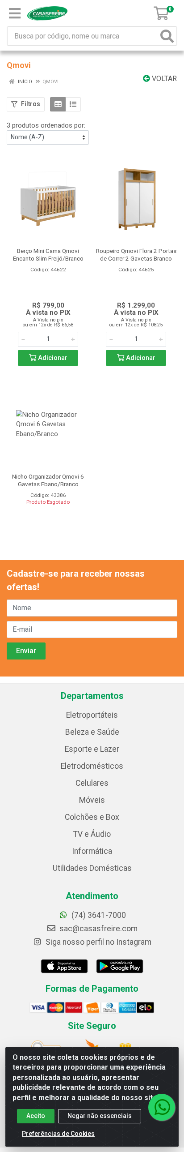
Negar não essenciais (99, 1115)
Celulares (92, 783)
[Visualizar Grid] (58, 104)
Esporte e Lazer (92, 749)
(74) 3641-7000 (98, 915)
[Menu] (15, 13)
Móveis (92, 800)
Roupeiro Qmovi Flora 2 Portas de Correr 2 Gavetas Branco (136, 254)
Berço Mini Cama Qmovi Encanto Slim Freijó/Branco (48, 254)
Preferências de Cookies (58, 1133)
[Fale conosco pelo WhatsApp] (161, 1107)
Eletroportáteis (92, 715)
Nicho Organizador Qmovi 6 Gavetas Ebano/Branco (48, 480)
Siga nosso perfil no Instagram (97, 942)
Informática (92, 851)
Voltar (163, 78)
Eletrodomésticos (92, 766)
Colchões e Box (92, 817)
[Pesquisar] (167, 36)
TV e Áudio (92, 834)
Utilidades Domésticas (92, 868)
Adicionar (51, 358)
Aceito (35, 1115)
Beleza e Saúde (92, 732)
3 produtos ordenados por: (46, 125)
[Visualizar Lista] (73, 104)
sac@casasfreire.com (98, 928)
